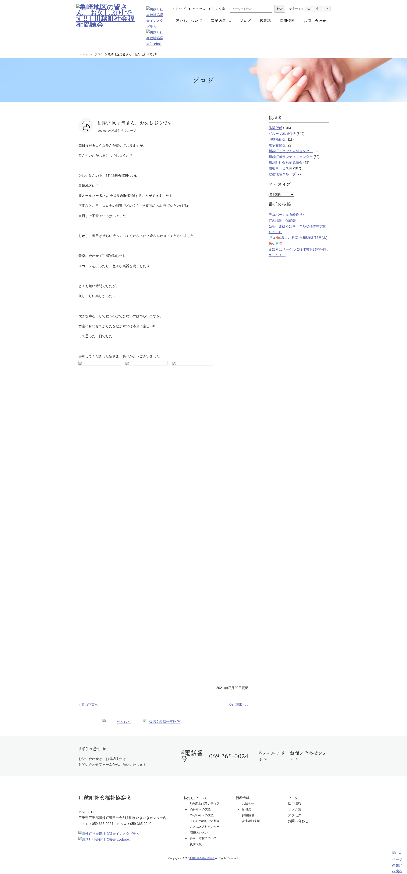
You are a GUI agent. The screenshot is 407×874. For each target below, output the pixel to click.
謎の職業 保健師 (282, 220)
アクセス (198, 9)
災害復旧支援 (251, 821)
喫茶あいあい (199, 832)
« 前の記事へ (88, 704)
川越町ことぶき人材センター (291, 151)
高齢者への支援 (200, 809)
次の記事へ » (238, 704)
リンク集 (218, 9)
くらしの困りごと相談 (205, 821)
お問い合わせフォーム (308, 756)
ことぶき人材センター (205, 826)
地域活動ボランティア (205, 803)
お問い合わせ (315, 21)
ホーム (84, 54)
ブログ (245, 21)
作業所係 (275, 128)
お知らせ (248, 803)
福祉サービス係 (280, 168)
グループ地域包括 (282, 133)
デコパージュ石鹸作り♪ (286, 214)
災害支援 (196, 844)
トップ (180, 9)
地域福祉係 (277, 139)
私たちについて (189, 21)
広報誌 (265, 21)
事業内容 (218, 21)
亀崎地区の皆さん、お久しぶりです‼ (136, 122)
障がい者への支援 (202, 815)
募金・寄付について (203, 838)
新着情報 (242, 798)
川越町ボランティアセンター (291, 157)
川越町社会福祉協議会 (285, 162)
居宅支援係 (277, 145)
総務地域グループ (282, 174)
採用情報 (287, 21)
